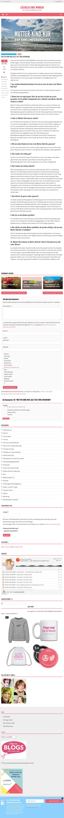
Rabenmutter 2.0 (8, 477)
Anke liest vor (7, 430)
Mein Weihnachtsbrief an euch (10, 285)
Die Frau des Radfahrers (11, 443)
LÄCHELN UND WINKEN (32, 7)
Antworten (6, 418)
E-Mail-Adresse (6, 339)
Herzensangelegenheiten (10, 278)
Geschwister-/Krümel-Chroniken (13, 458)
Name (5, 331)
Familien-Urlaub (8, 449)
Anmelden (6, 717)
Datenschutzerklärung (31, 807)
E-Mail (5, 512)
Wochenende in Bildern (10, 500)
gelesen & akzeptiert (11, 531)
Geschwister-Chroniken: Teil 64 (52, 293)
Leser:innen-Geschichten (11, 468)
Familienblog (4, 79)
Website (5, 347)
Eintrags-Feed (7, 720)
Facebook (7, 547)
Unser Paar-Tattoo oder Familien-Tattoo (14, 293)
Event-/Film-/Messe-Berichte (12, 446)
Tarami (5, 405)
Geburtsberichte (8, 455)
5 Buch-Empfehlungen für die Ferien (31, 285)
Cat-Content (7, 436)
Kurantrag (3, 84)
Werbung (6, 496)
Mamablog (4, 86)
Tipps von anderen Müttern (5, 95)
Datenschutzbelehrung (11, 367)
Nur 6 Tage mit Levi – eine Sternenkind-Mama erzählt (52, 285)
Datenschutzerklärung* (52, 524)
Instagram (17, 547)
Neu (19, 54)
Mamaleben (4, 88)
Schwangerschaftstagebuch (12, 484)
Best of (5, 433)
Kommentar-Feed (9, 723)
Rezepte (5, 481)
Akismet (32, 325)
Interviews (3, 81)
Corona (5, 439)
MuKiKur (3, 90)
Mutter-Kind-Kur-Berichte (9, 54)
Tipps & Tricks (33, 282)
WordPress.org (8, 726)
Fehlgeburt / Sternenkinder (49, 278)
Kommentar (7, 306)
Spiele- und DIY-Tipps (10, 487)
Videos (5, 493)
